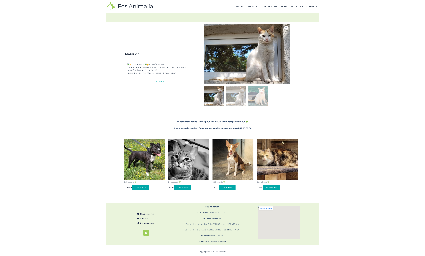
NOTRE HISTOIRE (269, 6)
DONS (284, 6)
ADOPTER (252, 6)
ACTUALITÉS (297, 6)
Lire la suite (141, 187)
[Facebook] (146, 233)
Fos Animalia (135, 6)
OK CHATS (159, 81)
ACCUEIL (240, 6)
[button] (286, 28)
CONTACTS (311, 6)
